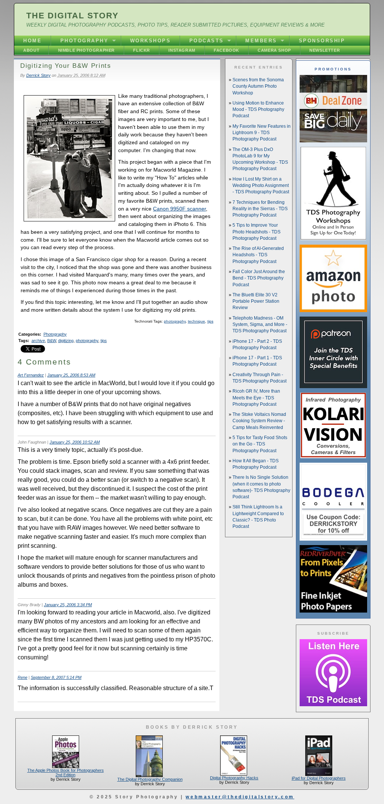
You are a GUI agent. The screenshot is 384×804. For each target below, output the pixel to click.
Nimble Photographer (86, 50)
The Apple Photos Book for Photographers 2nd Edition (65, 772)
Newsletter (324, 50)
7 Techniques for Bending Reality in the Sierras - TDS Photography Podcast (260, 209)
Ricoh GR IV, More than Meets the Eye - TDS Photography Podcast (256, 397)
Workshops (150, 40)
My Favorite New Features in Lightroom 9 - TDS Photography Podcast (261, 133)
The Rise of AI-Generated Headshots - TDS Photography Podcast (258, 255)
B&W (51, 340)
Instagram (181, 50)
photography (175, 321)
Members (261, 40)
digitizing (66, 340)
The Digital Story (72, 15)
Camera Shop (274, 50)
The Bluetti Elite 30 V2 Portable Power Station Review (255, 301)
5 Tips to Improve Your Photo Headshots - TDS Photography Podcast (256, 232)
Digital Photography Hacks (234, 778)
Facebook (226, 50)
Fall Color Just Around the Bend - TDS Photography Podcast (258, 278)
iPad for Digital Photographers (319, 778)
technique (196, 321)
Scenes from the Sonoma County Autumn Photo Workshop (258, 86)
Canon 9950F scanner (179, 209)
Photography (84, 40)
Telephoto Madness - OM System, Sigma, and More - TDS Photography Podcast (259, 324)
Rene (22, 677)
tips (210, 321)
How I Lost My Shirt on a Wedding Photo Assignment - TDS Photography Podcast (260, 185)
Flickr (141, 50)
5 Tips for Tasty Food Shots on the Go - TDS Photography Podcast (259, 444)
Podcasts (206, 40)
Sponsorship (322, 40)
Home (32, 40)
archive (38, 340)
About (31, 50)
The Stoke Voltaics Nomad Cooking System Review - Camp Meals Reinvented (259, 421)
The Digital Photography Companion (150, 779)
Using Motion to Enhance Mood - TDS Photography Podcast (258, 109)
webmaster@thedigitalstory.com (240, 797)
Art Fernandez (31, 375)
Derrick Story (38, 75)
